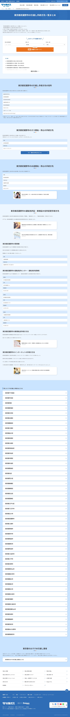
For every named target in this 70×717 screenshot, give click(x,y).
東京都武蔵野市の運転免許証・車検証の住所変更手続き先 (17, 67)
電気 (17, 694)
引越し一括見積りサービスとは (31, 678)
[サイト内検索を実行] (66, 1)
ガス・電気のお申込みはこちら (35, 152)
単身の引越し (36, 5)
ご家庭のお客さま (11, 707)
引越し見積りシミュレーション (55, 5)
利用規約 (4, 685)
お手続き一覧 (15, 697)
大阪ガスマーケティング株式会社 (21, 708)
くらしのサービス (37, 694)
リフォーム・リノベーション (48, 694)
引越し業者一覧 (50, 674)
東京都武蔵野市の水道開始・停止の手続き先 (14, 65)
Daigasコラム (49, 681)
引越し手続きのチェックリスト (9, 674)
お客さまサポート (31, 697)
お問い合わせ (53, 1)
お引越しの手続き (23, 697)
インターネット (23, 694)
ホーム (3, 8)
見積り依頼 (65, 5)
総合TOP (2, 1)
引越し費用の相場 (29, 5)
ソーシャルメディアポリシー (20, 714)
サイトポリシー (12, 714)
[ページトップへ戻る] (66, 690)
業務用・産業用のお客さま (10, 1)
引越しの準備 (22, 5)
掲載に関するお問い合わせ (30, 681)
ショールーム (48, 1)
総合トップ (4, 707)
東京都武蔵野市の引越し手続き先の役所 (13, 61)
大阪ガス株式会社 (10, 708)
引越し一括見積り (8, 8)
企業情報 (17, 1)
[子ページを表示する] (13, 9)
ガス (13, 694)
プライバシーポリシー (29, 685)
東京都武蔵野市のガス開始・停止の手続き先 (14, 63)
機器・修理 (30, 694)
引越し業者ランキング (44, 5)
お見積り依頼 (49, 678)
